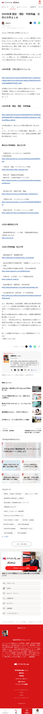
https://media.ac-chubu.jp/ (10, 279)
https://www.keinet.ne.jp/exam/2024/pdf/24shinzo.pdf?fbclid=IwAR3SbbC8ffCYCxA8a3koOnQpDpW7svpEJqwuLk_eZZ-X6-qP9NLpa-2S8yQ (21, 117)
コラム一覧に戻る (21, 544)
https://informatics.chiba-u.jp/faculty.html (15, 169)
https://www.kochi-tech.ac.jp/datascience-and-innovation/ (20, 213)
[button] (34, 370)
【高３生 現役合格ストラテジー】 (16, 28)
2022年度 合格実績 (8, 524)
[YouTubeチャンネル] (22, 370)
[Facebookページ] (15, 370)
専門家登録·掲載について (21, 670)
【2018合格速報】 (22, 533)
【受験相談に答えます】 (9, 507)
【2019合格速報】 (8, 533)
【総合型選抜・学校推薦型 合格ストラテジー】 (16, 502)
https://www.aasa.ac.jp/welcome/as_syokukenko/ (18, 257)
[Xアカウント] (11, 370)
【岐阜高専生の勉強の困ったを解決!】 (13, 498)
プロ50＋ (21, 692)
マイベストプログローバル (21, 697)
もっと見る (5, 536)
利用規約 (21, 676)
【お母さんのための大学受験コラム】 (13, 515)
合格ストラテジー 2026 (31, 494)
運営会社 (21, 673)
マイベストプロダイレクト (21, 690)
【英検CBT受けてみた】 (26, 528)
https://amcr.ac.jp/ (7, 238)
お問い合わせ (21, 681)
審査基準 (32, 656)
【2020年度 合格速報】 (9, 528)
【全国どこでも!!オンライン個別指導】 (13, 511)
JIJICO (21, 695)
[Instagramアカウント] (18, 370)
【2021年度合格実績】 (23, 524)
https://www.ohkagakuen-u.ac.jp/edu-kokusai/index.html (20, 287)
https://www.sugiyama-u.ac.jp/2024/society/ (16, 271)
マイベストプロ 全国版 (21, 684)
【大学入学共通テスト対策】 (11, 520)
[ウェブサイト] (25, 370)
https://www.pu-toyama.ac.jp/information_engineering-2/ (20, 194)
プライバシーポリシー (22, 679)
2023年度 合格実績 (28, 520)
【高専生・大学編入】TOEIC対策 (12, 494)
